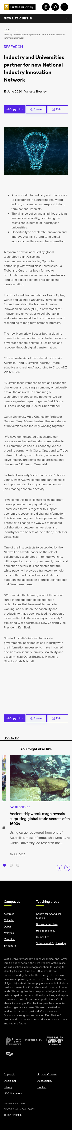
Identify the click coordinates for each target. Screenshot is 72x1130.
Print (59, 109)
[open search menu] (54, 7)
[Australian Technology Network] (54, 1041)
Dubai (7, 927)
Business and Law (47, 924)
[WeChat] (54, 885)
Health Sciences (45, 931)
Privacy (8, 1087)
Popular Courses (47, 1075)
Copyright (9, 1075)
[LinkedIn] (36, 885)
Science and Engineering (51, 944)
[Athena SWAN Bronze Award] (13, 1041)
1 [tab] (4, 865)
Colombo (9, 920)
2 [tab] (11, 865)
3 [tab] (17, 865)
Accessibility (44, 1081)
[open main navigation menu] (63, 7)
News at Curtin (18, 18)
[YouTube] (27, 885)
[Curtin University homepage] (20, 7)
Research (13, 47)
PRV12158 (17, 1115)
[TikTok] (63, 885)
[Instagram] (17, 885)
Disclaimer (10, 1081)
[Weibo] (45, 885)
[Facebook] (8, 885)
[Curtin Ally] (33, 1041)
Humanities (42, 937)
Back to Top (11, 738)
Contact (41, 1087)
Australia (9, 914)
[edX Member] (9, 1054)
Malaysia (9, 933)
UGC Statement (13, 1094)
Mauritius (9, 940)
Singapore (10, 946)
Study (45, 7)
